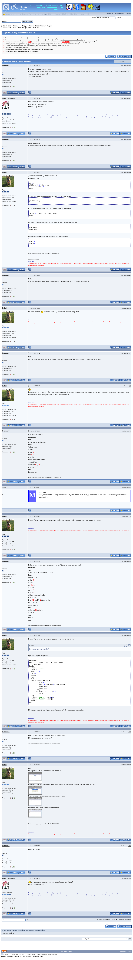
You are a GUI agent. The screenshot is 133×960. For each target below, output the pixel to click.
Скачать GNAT (60, 14)
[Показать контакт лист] (12, 92)
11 (12, 205)
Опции (121, 61)
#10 (129, 487)
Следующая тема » (124, 919)
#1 (130, 65)
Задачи (114, 919)
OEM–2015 (74, 14)
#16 (129, 846)
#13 (129, 635)
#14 (129, 732)
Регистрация (120, 13)
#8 (130, 386)
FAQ (39, 14)
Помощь (110, 13)
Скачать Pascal (28, 14)
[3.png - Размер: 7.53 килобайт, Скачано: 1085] (35, 802)
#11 (130, 516)
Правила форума (11, 14)
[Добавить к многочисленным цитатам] (115, 92)
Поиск (128, 13)
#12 (129, 561)
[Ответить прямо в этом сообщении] (125, 92)
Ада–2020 (48, 14)
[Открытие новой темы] (124, 56)
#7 (130, 353)
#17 (129, 878)
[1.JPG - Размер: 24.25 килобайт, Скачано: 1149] (35, 778)
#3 (130, 139)
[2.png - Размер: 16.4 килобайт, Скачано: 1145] (35, 790)
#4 (130, 172)
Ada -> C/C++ (86, 14)
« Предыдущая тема (103, 919)
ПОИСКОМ (65, 42)
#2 (130, 98)
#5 (130, 275)
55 (12, 127)
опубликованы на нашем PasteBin (72, 40)
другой (92, 520)
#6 (130, 308)
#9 (130, 431)
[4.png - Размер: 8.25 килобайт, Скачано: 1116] (35, 813)
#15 (129, 764)
